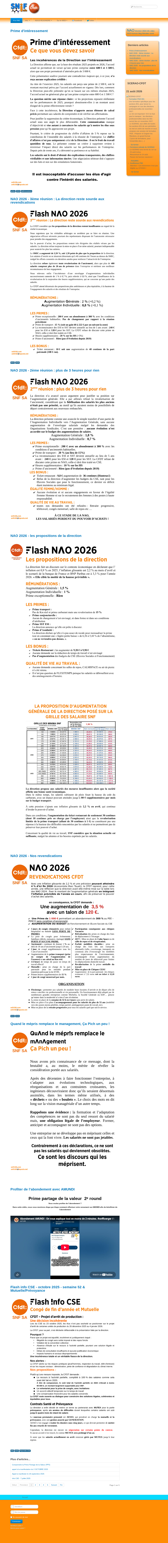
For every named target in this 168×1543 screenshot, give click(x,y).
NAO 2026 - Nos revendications (36, 856)
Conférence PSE (136, 163)
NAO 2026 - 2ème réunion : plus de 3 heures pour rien (54, 370)
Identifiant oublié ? (16, 1526)
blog (140, 33)
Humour (134, 33)
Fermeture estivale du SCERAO (142, 147)
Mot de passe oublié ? (17, 1528)
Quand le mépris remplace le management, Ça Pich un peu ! (60, 1024)
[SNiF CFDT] (58, 8)
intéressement (26, 191)
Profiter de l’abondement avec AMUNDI (42, 1189)
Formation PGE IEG (136, 99)
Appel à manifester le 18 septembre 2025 (28, 1474)
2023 (129, 33)
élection (138, 31)
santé (152, 33)
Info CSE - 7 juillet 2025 (21, 1478)
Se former (134, 145)
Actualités (134, 161)
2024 (144, 31)
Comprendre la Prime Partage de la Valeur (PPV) (31, 1465)
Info (26, 20)
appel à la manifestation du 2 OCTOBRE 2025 (30, 1469)
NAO (12, 363)
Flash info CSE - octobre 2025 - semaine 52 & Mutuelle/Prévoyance (47, 1288)
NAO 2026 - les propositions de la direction (45, 536)
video (152, 31)
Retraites (145, 33)
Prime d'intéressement (29, 31)
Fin (61, 1485)
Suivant (54, 1485)
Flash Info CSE (25, 1451)
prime (13, 191)
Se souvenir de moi (20, 1517)
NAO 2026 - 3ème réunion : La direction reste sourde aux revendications (57, 200)
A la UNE (16, 20)
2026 (18, 191)
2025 (16, 1451)
